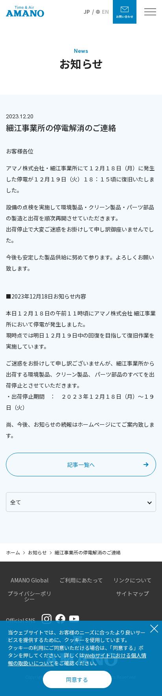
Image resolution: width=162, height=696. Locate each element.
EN (105, 11)
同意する (77, 679)
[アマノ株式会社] (25, 12)
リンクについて (132, 580)
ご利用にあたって (81, 580)
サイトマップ (132, 593)
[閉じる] (154, 629)
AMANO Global (29, 580)
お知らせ (37, 552)
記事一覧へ (81, 464)
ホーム (13, 552)
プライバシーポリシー (29, 596)
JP (87, 11)
